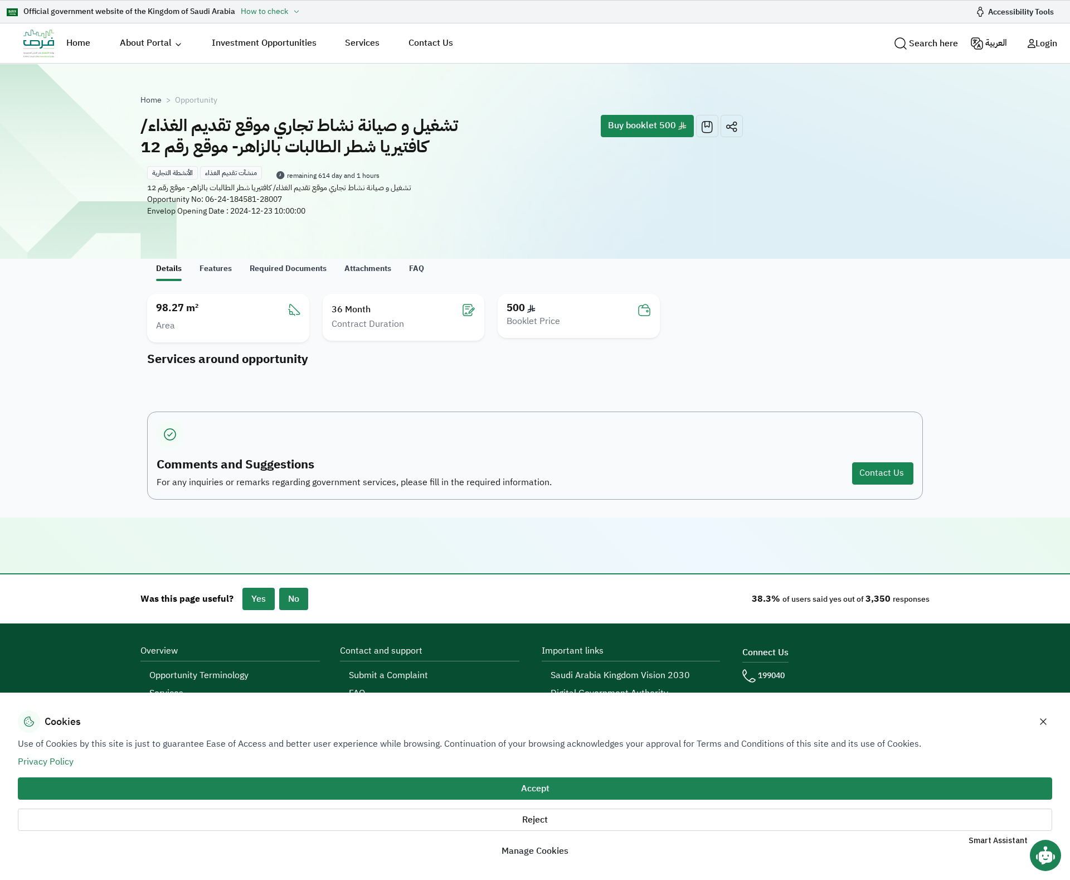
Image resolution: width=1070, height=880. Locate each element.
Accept (535, 788)
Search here (933, 43)
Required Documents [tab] (288, 268)
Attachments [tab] (367, 268)
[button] (732, 126)
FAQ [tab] (416, 268)
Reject (535, 819)
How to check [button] (264, 11)
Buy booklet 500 (643, 125)
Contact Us (430, 43)
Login (1046, 43)
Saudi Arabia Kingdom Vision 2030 (620, 675)
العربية (996, 43)
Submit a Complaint (388, 675)
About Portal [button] (146, 43)
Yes (258, 599)
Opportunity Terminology (199, 675)
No (293, 599)
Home (78, 43)
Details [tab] (169, 268)
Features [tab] (216, 268)
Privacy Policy (46, 761)
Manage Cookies (535, 851)
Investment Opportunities (264, 43)
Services (362, 43)
